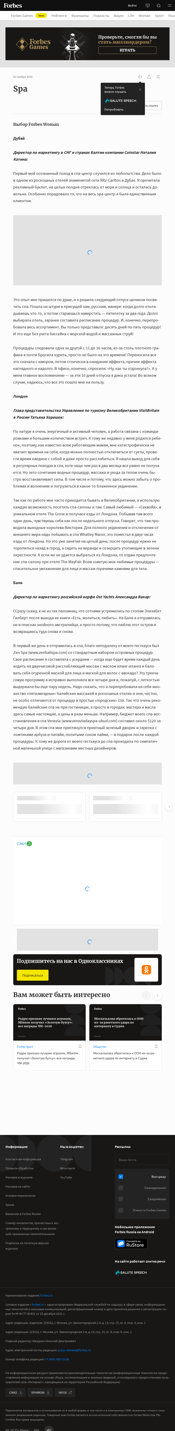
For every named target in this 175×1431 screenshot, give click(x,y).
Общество (99, 962)
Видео (119, 15)
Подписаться (32, 890)
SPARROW (37, 1392)
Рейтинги (59, 15)
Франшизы (80, 15)
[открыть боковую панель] (147, 5)
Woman (144, 15)
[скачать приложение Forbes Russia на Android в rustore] (131, 1243)
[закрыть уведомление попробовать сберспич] (140, 89)
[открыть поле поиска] (158, 5)
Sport (159, 15)
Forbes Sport (25, 962)
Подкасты (101, 15)
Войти (132, 5)
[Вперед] (169, 722)
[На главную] (13, 5)
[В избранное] (80, 961)
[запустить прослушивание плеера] (140, 76)
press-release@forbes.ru (74, 1350)
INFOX (63, 1392)
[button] (169, 5)
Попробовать (114, 109)
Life (131, 15)
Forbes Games (27, 15)
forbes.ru (46, 1295)
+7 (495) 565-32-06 (57, 1359)
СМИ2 (13, 1392)
